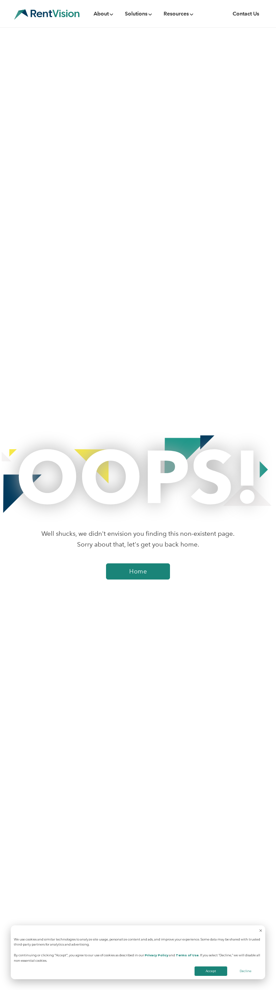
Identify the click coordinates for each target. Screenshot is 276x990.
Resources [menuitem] (176, 13)
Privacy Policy (156, 955)
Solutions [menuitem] (136, 13)
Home (138, 571)
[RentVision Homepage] (46, 14)
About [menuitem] (101, 13)
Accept (211, 971)
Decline (245, 971)
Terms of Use (187, 955)
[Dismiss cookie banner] (260, 931)
